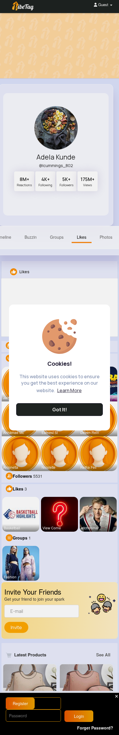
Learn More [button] (69, 390)
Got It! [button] (59, 409)
